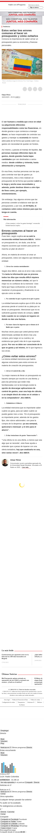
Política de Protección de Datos (20, 700)
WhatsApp (40, 89)
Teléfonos (39, 702)
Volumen (4, 741)
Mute (2, 739)
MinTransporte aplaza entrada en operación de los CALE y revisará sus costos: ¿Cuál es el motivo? (15, 680)
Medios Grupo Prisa (22, 716)
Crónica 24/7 (5, 774)
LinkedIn (35, 89)
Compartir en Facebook (9, 819)
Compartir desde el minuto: (12, 832)
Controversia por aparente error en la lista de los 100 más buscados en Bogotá (15, 656)
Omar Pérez (6, 95)
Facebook (25, 89)
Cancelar (10, 812)
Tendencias (6, 26)
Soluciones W (30, 702)
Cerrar (3, 794)
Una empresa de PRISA (22, 711)
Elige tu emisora (34, 7)
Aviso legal (7, 700)
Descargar (4, 830)
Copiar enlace (6, 828)
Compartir (29, 782)
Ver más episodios (8, 782)
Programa (21, 5)
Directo (29, 747)
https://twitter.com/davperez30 (12, 95)
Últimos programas (19, 747)
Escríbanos (22, 705)
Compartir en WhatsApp (10, 826)
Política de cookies (35, 700)
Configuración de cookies (8, 702)
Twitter (30, 89)
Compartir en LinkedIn (9, 824)
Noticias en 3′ (6, 747)
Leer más (25, 467)
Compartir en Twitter (8, 821)
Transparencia (21, 702)
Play (2, 743)
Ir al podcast (19, 782)
